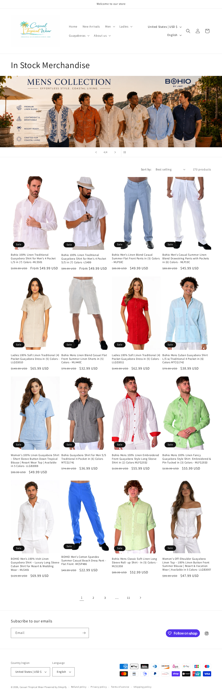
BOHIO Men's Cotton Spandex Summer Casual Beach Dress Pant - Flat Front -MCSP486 (83, 560)
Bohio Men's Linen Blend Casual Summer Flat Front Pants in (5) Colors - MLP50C (136, 258)
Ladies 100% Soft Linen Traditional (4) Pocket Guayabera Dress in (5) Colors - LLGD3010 (35, 358)
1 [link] (82, 597)
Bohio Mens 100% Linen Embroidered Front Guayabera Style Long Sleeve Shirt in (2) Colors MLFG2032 (135, 458)
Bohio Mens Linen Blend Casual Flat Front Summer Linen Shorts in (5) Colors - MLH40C (84, 358)
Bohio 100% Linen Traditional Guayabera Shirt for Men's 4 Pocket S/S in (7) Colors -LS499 (83, 258)
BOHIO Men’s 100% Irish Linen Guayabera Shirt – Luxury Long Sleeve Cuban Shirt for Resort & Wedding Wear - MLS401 (35, 564)
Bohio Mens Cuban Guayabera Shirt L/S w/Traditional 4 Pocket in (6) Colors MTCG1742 (185, 358)
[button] (110, 26)
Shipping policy (143, 686)
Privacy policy (99, 686)
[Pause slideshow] (126, 152)
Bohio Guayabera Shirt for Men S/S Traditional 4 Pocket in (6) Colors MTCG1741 (83, 458)
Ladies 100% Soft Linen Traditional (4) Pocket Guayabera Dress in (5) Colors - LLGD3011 (136, 358)
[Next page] (140, 597)
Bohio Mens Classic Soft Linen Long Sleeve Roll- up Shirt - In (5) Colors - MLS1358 (134, 562)
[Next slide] (115, 152)
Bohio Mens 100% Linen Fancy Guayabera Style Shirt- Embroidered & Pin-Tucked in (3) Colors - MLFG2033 (186, 458)
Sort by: (146, 169)
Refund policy (79, 686)
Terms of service (120, 686)
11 (128, 598)
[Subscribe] (84, 633)
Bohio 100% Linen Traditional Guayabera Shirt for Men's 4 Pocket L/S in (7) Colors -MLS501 (33, 258)
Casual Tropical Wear (32, 687)
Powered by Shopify (55, 687)
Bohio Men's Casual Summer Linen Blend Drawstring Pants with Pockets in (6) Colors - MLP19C (185, 258)
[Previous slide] (96, 152)
